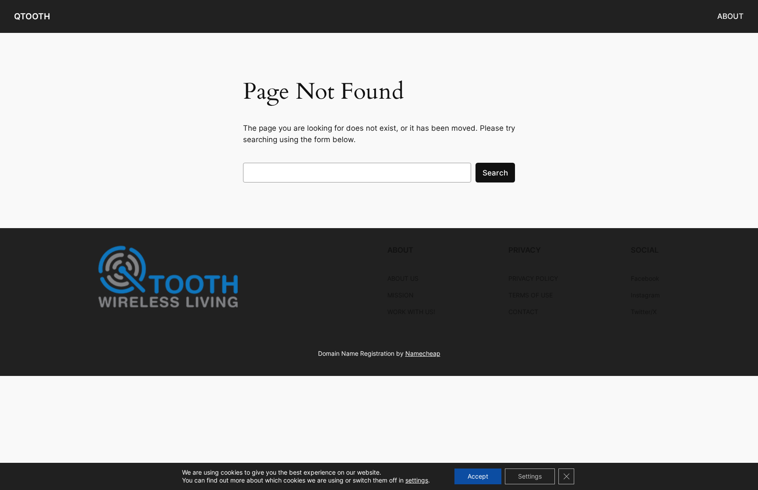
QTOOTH (32, 16)
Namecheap (422, 353)
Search (495, 172)
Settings (530, 476)
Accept (478, 476)
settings (416, 480)
